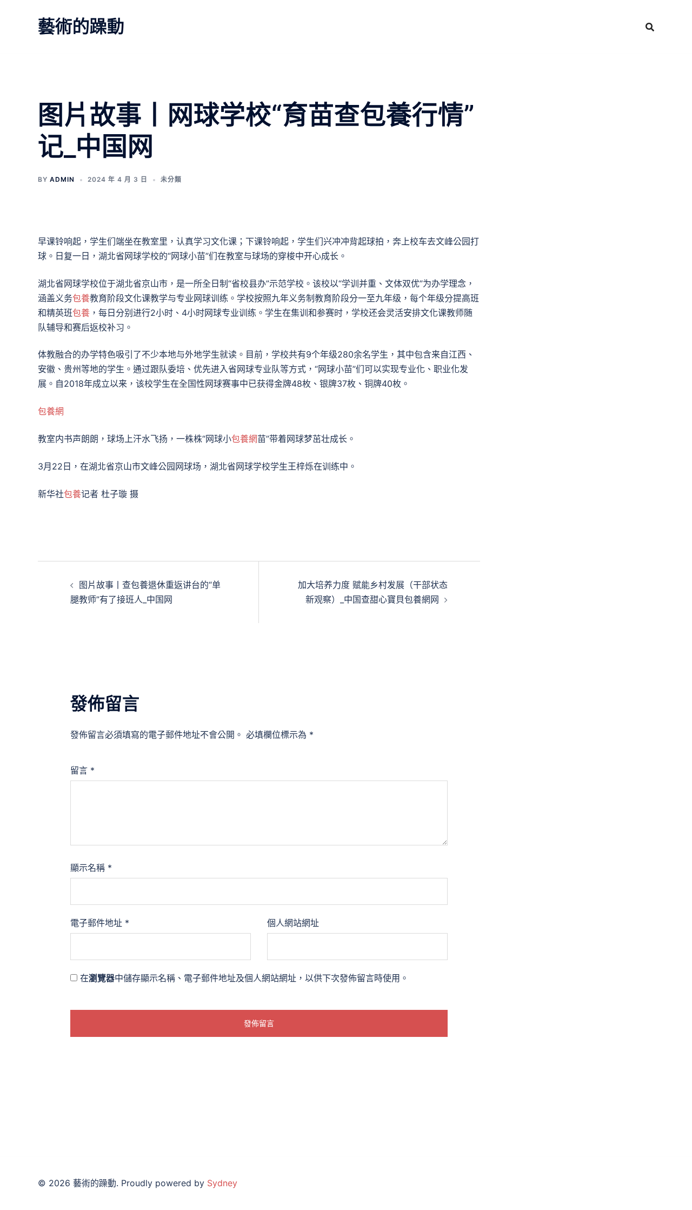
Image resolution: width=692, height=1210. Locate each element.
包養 (81, 298)
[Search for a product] (650, 27)
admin (62, 179)
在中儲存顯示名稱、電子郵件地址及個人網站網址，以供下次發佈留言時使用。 (244, 978)
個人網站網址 (293, 922)
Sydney (222, 1183)
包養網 (51, 411)
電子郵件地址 (99, 922)
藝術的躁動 (81, 26)
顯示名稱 (91, 867)
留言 (82, 770)
